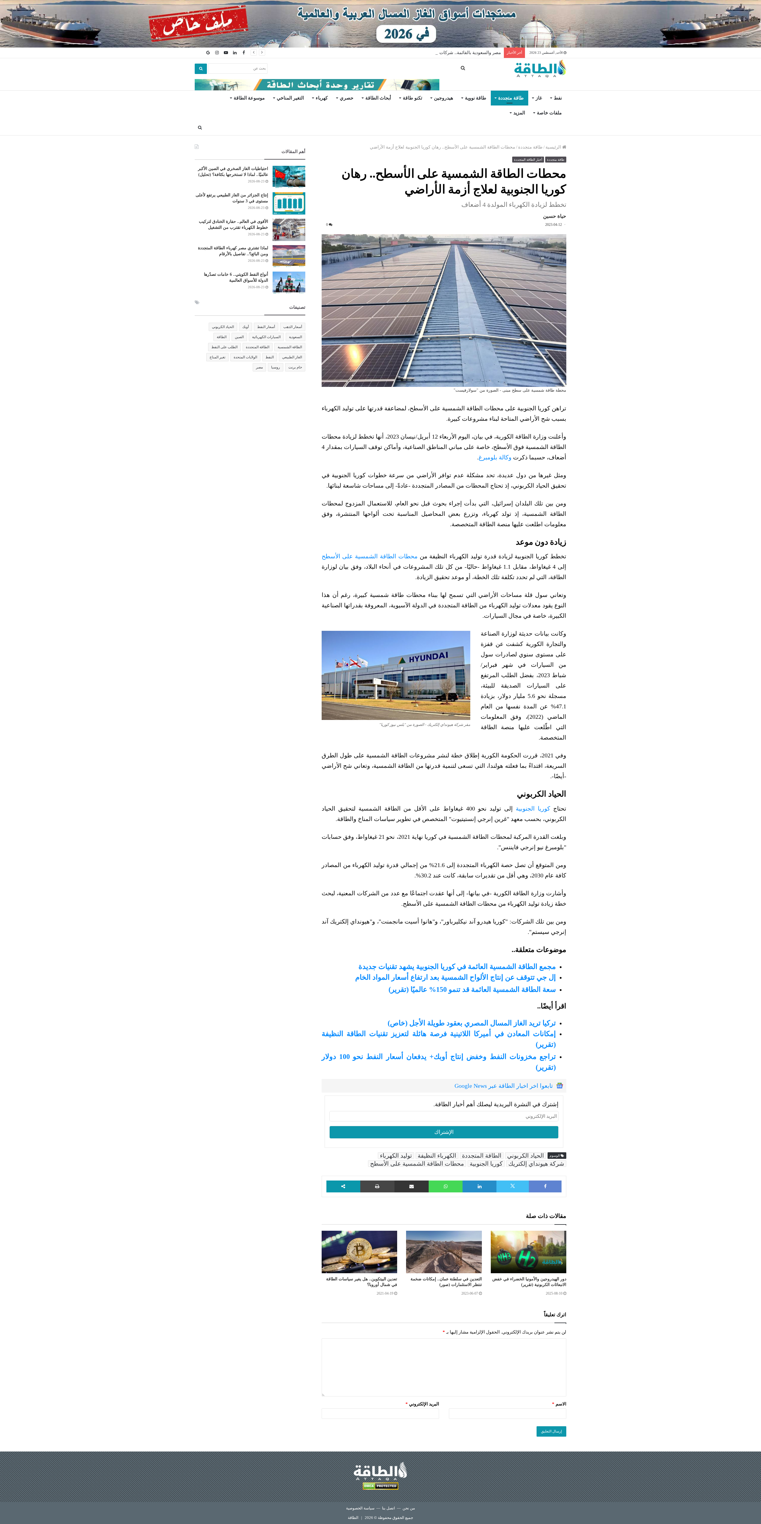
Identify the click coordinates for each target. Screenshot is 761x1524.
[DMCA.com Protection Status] (380, 1487)
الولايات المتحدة (245, 357)
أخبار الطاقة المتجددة (528, 159)
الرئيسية (553, 147)
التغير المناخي (290, 97)
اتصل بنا (388, 1508)
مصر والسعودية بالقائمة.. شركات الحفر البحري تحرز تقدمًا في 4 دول (437, 52)
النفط (269, 357)
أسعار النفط (266, 327)
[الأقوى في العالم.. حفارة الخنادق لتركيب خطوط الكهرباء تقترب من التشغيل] (289, 230)
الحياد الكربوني (525, 1155)
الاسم (559, 1404)
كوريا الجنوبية (533, 808)
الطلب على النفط (224, 347)
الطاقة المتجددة (481, 1155)
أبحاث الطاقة (378, 97)
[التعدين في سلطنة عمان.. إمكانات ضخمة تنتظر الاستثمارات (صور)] (444, 1252)
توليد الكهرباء (396, 1155)
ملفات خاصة (549, 112)
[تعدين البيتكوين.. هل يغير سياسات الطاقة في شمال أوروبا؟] (359, 1252)
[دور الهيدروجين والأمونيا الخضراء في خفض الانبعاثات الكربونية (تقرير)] (528, 1252)
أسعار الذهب (292, 327)
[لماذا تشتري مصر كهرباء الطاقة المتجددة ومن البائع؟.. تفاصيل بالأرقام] (289, 256)
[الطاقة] (540, 69)
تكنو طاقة (412, 97)
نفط (558, 97)
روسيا (275, 367)
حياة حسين (554, 216)
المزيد (519, 112)
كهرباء (322, 97)
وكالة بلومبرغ (495, 457)
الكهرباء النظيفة (437, 1155)
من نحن (408, 1508)
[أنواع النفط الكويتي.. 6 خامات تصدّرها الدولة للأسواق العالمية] (289, 283)
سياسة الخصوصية (360, 1508)
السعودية (295, 337)
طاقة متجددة (511, 97)
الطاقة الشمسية (290, 347)
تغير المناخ (217, 357)
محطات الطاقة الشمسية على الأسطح (370, 556)
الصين (239, 337)
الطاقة (222, 337)
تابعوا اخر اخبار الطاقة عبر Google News (504, 1085)
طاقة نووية (475, 97)
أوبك (245, 327)
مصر (259, 367)
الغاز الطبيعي (292, 357)
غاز (539, 97)
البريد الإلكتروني (422, 1404)
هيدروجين (443, 97)
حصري (346, 97)
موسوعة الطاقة (249, 97)
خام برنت (295, 367)
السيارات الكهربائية (266, 337)
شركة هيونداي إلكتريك (536, 1163)
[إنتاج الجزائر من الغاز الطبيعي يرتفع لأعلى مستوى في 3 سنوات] (289, 203)
